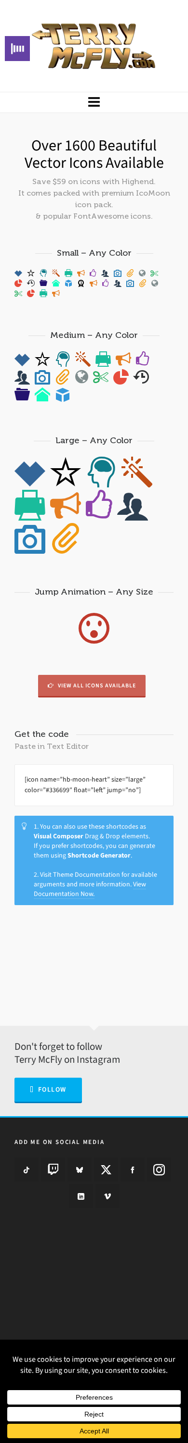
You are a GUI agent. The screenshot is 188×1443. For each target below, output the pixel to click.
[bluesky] (79, 1169)
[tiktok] (26, 1169)
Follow (52, 1089)
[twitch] (53, 1169)
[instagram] (159, 1169)
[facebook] (133, 1169)
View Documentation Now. (90, 889)
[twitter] (106, 1169)
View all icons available (97, 685)
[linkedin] (81, 1196)
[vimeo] (107, 1196)
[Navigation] (94, 102)
